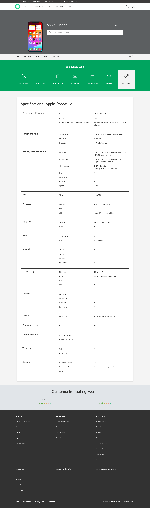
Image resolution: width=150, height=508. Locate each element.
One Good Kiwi (20, 443)
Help (70, 6)
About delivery (60, 438)
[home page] (17, 6)
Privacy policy (40, 502)
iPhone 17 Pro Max (101, 421)
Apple (37, 56)
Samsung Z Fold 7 (101, 460)
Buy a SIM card (60, 432)
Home (19, 56)
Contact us (19, 469)
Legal (17, 438)
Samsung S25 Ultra (101, 449)
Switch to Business (62, 469)
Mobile (27, 6)
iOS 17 (117, 25)
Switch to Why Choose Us (105, 469)
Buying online (60, 416)
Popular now (100, 416)
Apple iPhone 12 (59, 25)
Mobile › (45, 400)
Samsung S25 (100, 454)
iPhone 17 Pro (100, 427)
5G (50, 6)
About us (19, 416)
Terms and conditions (23, 502)
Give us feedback (21, 485)
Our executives (20, 427)
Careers (18, 432)
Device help (28, 56)
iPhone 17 (98, 432)
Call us (18, 474)
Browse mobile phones (62, 421)
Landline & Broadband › (105, 400)
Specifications (57, 56)
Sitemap (52, 502)
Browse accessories (61, 427)
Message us (19, 479)
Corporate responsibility (23, 421)
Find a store (19, 490)
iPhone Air (99, 438)
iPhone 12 (46, 56)
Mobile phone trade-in (102, 443)
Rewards (59, 6)
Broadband (39, 6)
